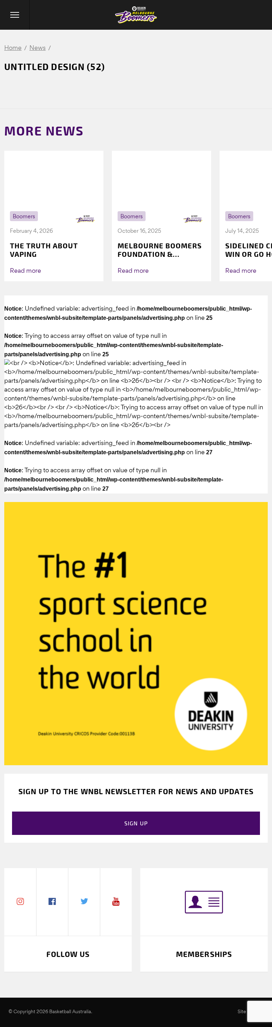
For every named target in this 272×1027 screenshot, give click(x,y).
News (37, 48)
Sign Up (136, 823)
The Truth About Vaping (44, 249)
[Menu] (15, 15)
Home (13, 48)
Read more (25, 271)
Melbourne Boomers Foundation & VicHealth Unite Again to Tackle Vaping (160, 249)
